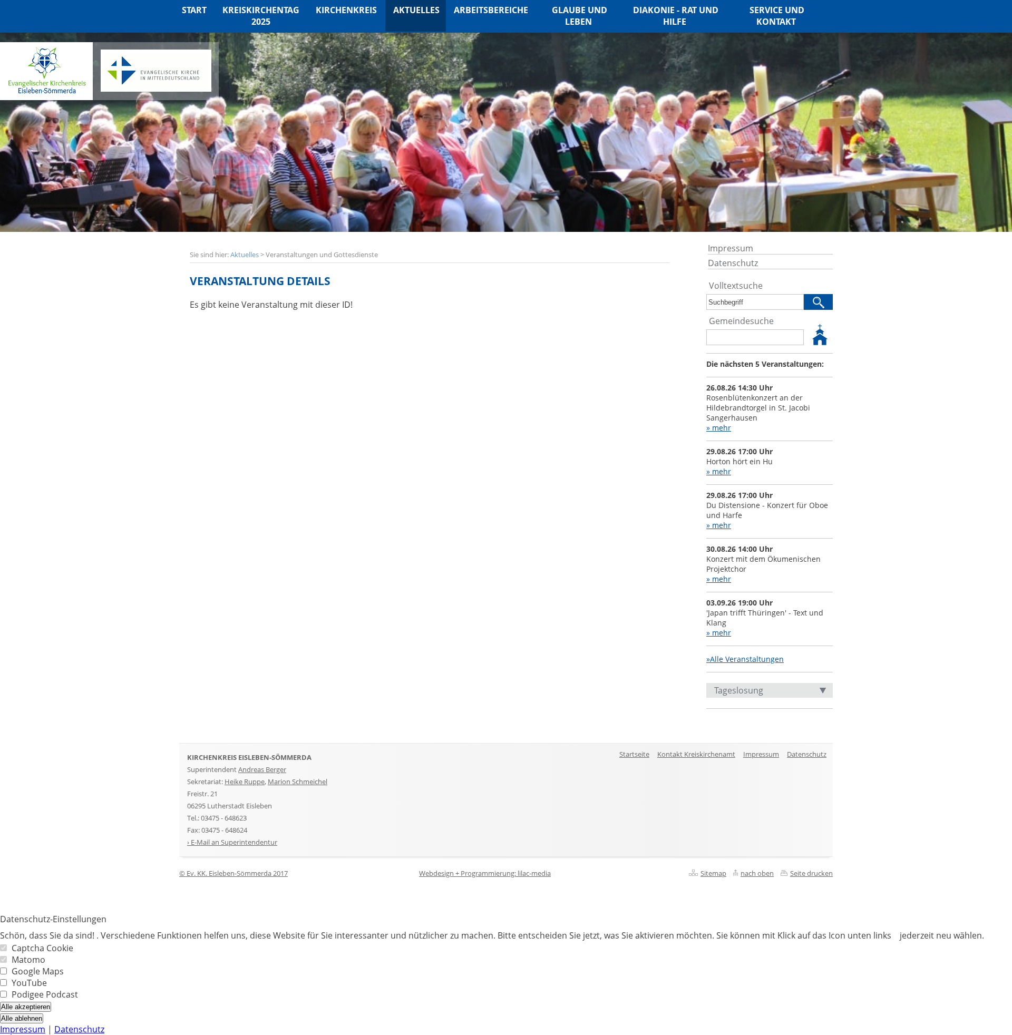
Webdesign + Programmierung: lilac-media (485, 873)
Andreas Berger (262, 769)
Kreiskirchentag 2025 (260, 15)
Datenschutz (733, 263)
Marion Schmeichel (297, 781)
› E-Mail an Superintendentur (232, 842)
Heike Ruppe (245, 781)
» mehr (718, 428)
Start (194, 10)
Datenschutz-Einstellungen (53, 919)
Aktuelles (244, 254)
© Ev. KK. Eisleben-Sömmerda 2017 (233, 873)
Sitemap (713, 873)
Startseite (634, 754)
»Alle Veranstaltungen (745, 659)
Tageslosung (738, 690)
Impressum (730, 248)
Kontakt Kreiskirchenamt (696, 754)
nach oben (757, 873)
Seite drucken (811, 873)
